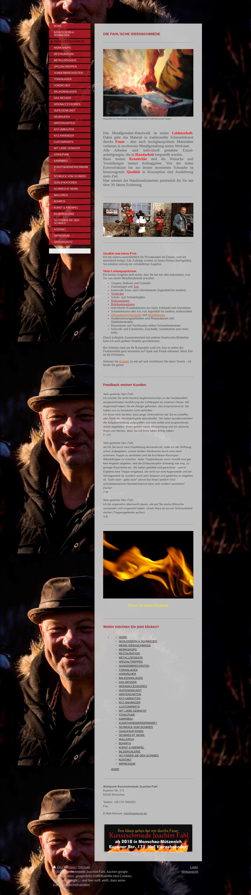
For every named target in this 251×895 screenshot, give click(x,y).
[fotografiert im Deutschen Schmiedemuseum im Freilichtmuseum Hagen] (148, 83)
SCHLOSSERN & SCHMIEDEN (138, 641)
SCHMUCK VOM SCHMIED (136, 727)
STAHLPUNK (127, 714)
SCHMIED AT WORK (132, 735)
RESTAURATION (129, 653)
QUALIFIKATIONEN (131, 731)
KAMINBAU (126, 718)
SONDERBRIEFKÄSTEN (134, 665)
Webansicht (190, 871)
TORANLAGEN (128, 669)
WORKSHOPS (128, 649)
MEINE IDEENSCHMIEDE (135, 645)
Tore (136, 286)
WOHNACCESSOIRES (133, 686)
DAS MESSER (127, 682)
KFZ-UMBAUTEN (129, 698)
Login (194, 867)
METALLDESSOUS (131, 657)
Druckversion (66, 867)
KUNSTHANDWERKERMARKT (138, 722)
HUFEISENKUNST (130, 690)
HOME (123, 637)
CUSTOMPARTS (129, 706)
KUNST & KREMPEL (131, 747)
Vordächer (117, 293)
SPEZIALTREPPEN (131, 661)
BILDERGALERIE (129, 751)
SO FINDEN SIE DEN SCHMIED (139, 755)
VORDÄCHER (127, 673)
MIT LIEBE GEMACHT (133, 710)
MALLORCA (126, 739)
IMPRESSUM (127, 763)
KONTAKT (125, 759)
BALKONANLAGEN (131, 678)
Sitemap (84, 867)
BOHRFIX (125, 743)
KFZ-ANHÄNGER (129, 702)
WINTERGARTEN (130, 694)
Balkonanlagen (120, 300)
